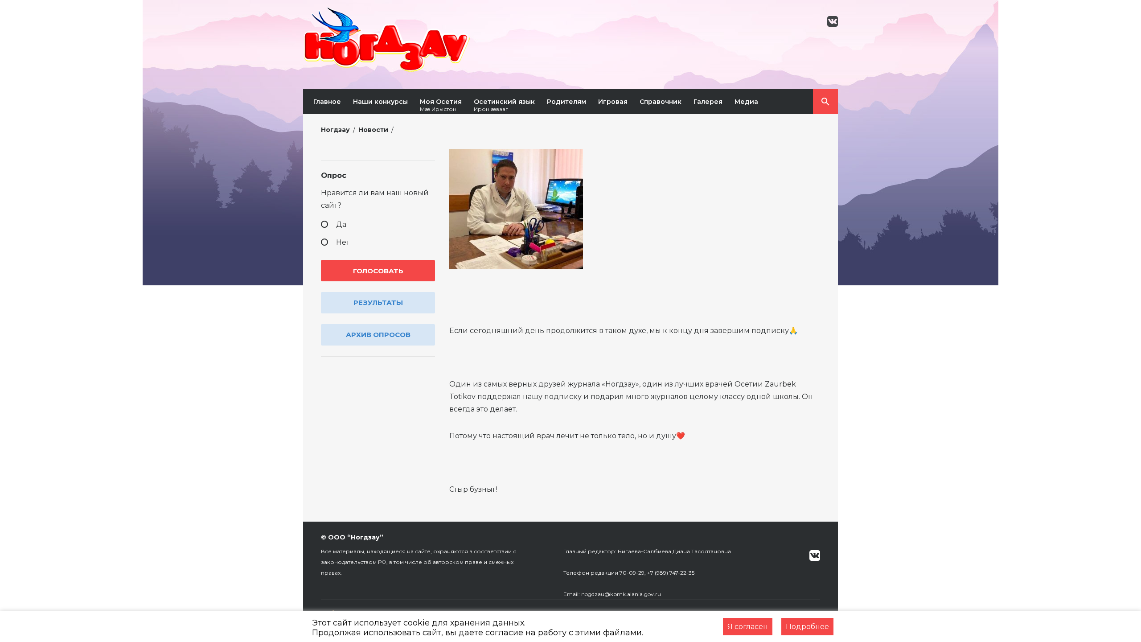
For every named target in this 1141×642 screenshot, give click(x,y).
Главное (327, 102)
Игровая (613, 102)
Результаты (378, 302)
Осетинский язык (504, 105)
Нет (342, 242)
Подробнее (807, 626)
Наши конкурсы (380, 102)
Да (341, 224)
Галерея (708, 102)
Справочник (660, 102)
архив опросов (378, 334)
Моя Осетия (441, 105)
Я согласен (747, 626)
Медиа (746, 102)
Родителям (566, 102)
